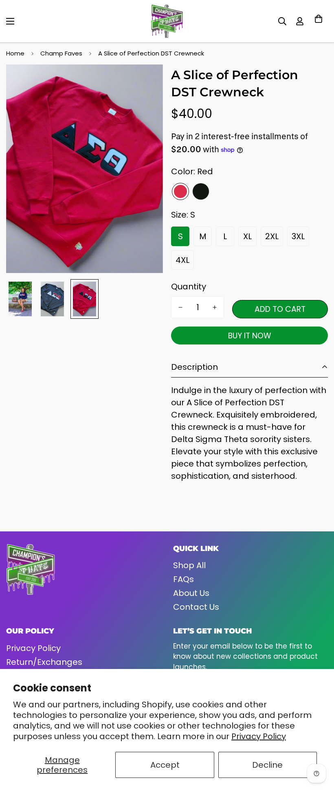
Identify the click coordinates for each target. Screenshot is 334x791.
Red (180, 191)
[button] (318, 21)
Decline (267, 765)
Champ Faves (61, 53)
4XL (182, 260)
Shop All (189, 565)
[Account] (299, 21)
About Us (191, 593)
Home (15, 53)
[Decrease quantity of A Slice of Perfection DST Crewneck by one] (180, 307)
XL (247, 236)
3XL (298, 236)
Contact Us (196, 607)
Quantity (188, 286)
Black (201, 191)
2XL (272, 236)
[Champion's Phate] (167, 21)
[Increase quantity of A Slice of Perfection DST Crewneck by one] (215, 307)
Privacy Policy (258, 736)
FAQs (183, 579)
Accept (165, 765)
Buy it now (249, 335)
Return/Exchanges (44, 662)
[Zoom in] (145, 82)
